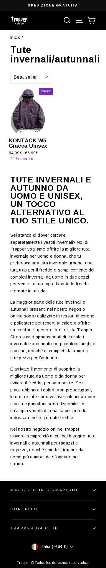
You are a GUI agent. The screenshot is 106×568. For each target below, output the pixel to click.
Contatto (24, 509)
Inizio (15, 37)
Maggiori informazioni (44, 490)
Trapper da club (34, 528)
